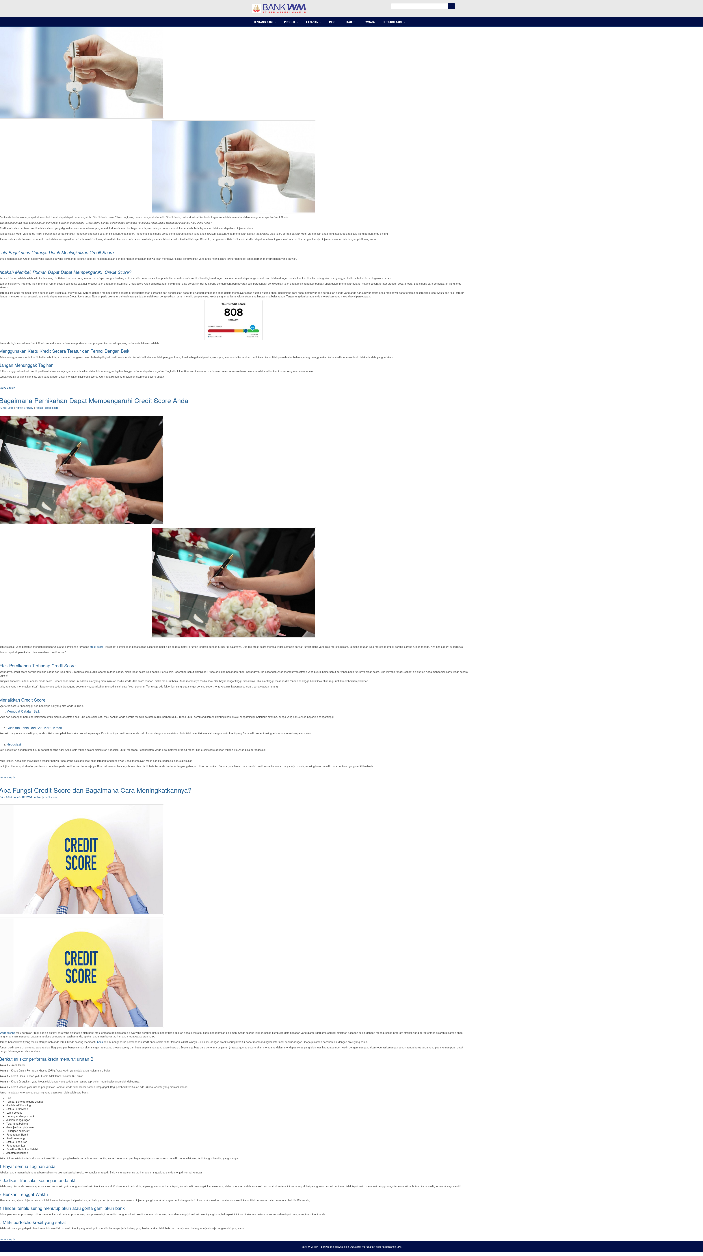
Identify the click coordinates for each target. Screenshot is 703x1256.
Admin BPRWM (25, 407)
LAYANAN (312, 22)
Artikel (39, 407)
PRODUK (289, 22)
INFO (332, 22)
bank (100, 1042)
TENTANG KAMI (263, 22)
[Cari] (451, 6)
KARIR (350, 22)
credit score (52, 407)
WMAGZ (370, 22)
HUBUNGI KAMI (392, 22)
